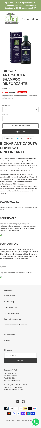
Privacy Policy (9, 296)
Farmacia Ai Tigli (16, 420)
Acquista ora (20, 132)
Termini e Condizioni (11, 313)
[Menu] (37, 18)
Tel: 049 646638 (10, 378)
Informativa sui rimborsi (12, 319)
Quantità (5, 114)
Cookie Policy (9, 302)
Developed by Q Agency (28, 420)
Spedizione (18, 95)
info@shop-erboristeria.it (12, 380)
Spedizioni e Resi (10, 307)
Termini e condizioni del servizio (15, 325)
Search (7, 340)
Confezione (6, 105)
